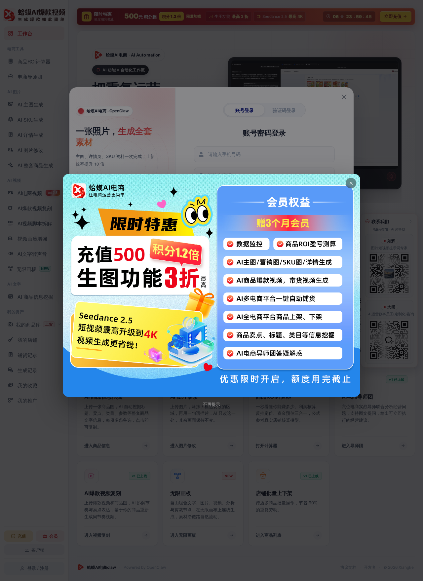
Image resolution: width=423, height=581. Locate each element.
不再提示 (211, 404)
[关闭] (351, 183)
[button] (211, 285)
